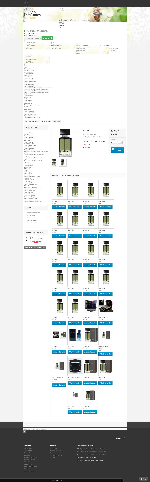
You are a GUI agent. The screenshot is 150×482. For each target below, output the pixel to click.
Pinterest (87, 144)
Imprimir (87, 147)
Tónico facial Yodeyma (74, 378)
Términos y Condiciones (32, 58)
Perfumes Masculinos (29, 193)
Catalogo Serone (80, 48)
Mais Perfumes (28, 468)
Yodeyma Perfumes (32, 223)
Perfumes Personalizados (82, 47)
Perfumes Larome (31, 217)
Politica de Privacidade (30, 466)
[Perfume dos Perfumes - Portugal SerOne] (40, 13)
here (62, 480)
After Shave (27, 168)
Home (25, 67)
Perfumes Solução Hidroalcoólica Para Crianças (36, 92)
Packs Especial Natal (29, 190)
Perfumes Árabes (28, 192)
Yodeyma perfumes (30, 42)
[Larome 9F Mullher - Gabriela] (106, 335)
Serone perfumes (30, 44)
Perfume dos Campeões (30, 197)
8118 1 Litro (33, 237)
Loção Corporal (28, 100)
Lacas (25, 98)
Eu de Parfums (29, 47)
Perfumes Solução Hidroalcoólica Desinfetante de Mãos (38, 87)
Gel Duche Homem (29, 94)
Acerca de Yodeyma (31, 59)
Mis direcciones (54, 453)
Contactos (28, 56)
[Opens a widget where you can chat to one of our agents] (143, 479)
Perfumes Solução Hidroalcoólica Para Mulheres (36, 89)
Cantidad (113, 139)
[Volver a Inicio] (26, 121)
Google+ (102, 141)
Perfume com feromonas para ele (32, 200)
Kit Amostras (79, 53)
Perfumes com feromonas (30, 198)
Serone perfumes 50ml (56, 45)
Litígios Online (29, 62)
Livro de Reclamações (30, 471)
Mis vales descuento (55, 450)
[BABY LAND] (54, 163)
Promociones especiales (34, 232)
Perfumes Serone (31, 220)
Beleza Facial (27, 97)
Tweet (86, 141)
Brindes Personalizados (82, 45)
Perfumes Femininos (29, 195)
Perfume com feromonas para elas (33, 201)
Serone (78, 51)
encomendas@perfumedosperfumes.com (94, 460)
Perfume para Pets (29, 111)
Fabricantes (30, 208)
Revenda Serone (80, 50)
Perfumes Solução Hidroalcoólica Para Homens (36, 91)
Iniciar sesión (27, 6)
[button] (52, 42)
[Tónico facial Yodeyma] (75, 366)
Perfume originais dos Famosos (32, 105)
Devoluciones (29, 55)
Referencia (85, 134)
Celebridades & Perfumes (33, 212)
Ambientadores (28, 103)
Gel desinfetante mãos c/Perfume (32, 117)
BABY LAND (55, 201)
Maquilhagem (27, 109)
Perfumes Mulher (28, 69)
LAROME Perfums (30, 45)
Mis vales (52, 457)
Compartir (94, 141)
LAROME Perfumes (56, 48)
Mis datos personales (56, 455)
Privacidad (28, 61)
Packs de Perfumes (29, 86)
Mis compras (53, 448)
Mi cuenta (53, 446)
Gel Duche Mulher (28, 95)
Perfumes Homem (28, 78)
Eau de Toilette (29, 48)
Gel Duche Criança (29, 108)
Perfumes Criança (28, 101)
